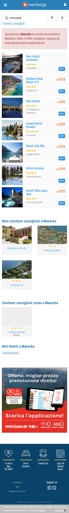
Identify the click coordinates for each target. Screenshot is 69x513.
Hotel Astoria (35, 168)
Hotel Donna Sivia (10, 353)
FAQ (17, 486)
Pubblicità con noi (17, 491)
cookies (41, 510)
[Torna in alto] (58, 502)
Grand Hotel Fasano (34, 125)
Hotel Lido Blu (35, 146)
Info (61, 69)
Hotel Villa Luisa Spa (36, 192)
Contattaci (17, 482)
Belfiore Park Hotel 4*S (34, 80)
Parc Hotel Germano (33, 58)
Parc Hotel (33, 101)
